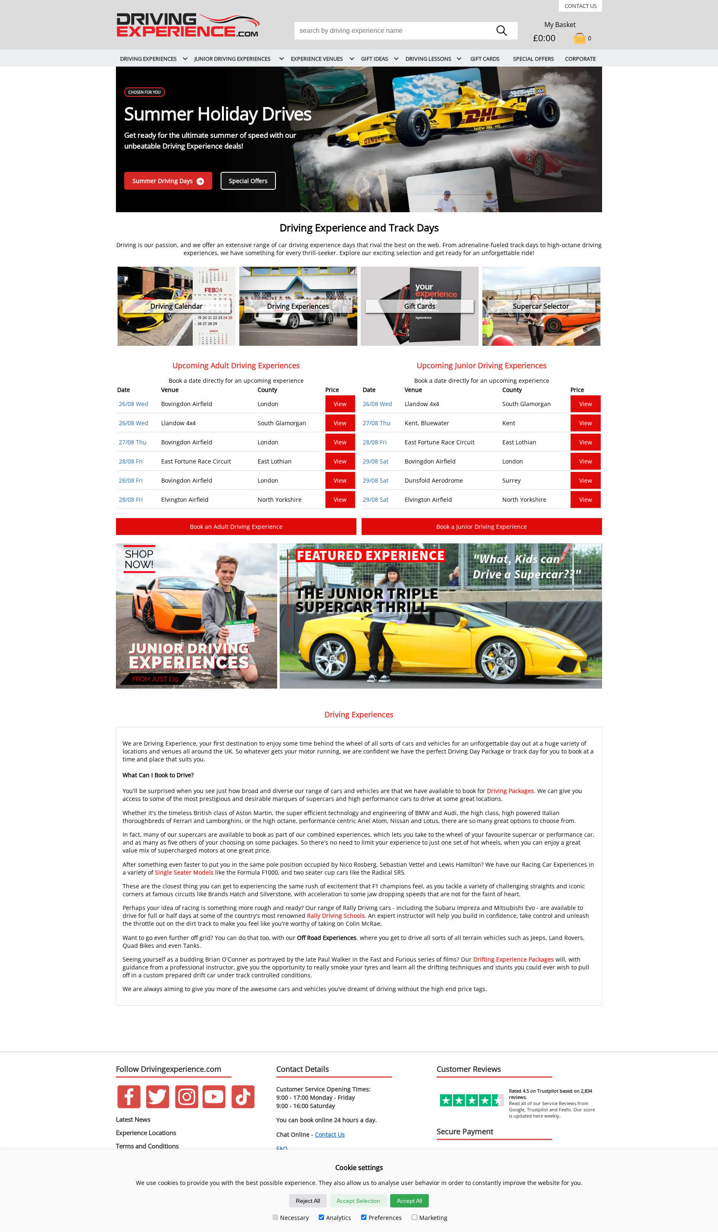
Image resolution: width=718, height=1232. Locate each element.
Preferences (385, 1218)
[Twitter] (158, 1106)
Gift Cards (484, 58)
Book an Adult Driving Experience (236, 526)
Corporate (580, 58)
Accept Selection (358, 1200)
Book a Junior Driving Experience (481, 526)
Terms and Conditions (147, 1146)
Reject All (308, 1200)
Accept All (409, 1200)
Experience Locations (146, 1132)
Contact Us (581, 6)
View (340, 404)
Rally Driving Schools (336, 916)
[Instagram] (187, 1106)
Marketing (433, 1218)
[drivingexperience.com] (189, 37)
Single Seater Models (184, 872)
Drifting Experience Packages (513, 959)
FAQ (282, 1149)
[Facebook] (129, 1106)
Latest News (133, 1119)
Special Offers (533, 58)
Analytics (338, 1218)
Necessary (294, 1218)
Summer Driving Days (163, 181)
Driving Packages (510, 791)
